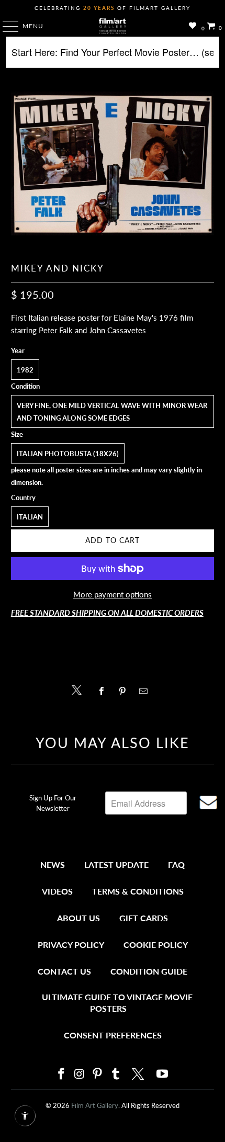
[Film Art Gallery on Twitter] (139, 1074)
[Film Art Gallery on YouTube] (163, 1074)
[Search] (113, 56)
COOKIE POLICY (155, 944)
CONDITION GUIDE (148, 971)
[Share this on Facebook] (104, 691)
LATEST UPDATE (116, 864)
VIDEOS (57, 891)
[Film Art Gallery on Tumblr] (115, 1074)
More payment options (112, 594)
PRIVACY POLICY (71, 944)
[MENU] (5, 26)
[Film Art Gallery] (113, 26)
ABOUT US (78, 918)
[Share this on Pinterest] (125, 691)
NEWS (52, 864)
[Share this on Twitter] (79, 689)
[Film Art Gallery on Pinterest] (98, 1074)
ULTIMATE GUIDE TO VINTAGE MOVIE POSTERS (117, 1002)
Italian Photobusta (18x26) (68, 453)
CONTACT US (64, 971)
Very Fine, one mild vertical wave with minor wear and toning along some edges (112, 411)
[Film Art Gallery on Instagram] (79, 1074)
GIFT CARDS (143, 918)
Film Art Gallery (94, 1105)
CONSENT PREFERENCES (113, 1035)
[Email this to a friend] (146, 691)
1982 (25, 370)
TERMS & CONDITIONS (138, 891)
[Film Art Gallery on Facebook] (61, 1074)
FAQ (176, 864)
